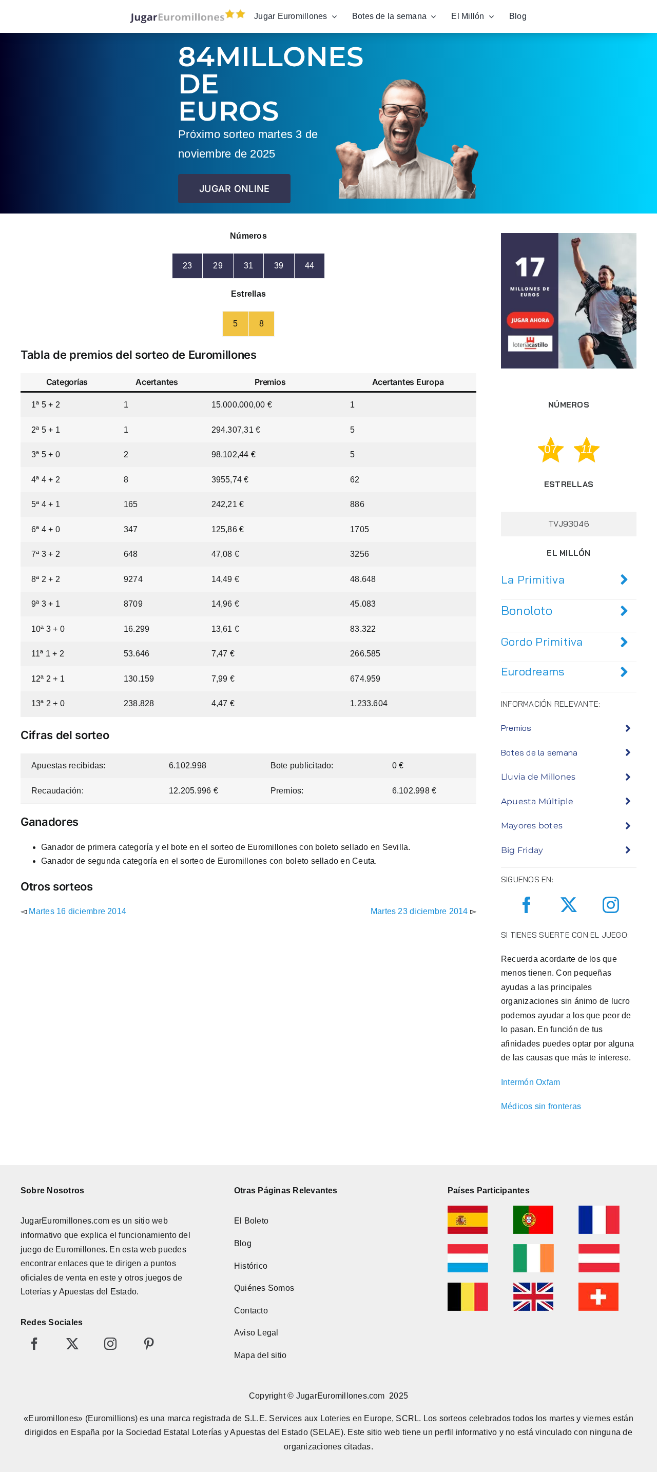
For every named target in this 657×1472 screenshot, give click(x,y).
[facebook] (527, 905)
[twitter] (569, 905)
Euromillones (80, 1249)
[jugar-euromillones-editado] (184, 11)
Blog (243, 1243)
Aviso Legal (256, 1332)
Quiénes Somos (264, 1288)
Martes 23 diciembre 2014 (419, 911)
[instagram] (611, 905)
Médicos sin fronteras (541, 1106)
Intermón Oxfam (530, 1082)
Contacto (251, 1310)
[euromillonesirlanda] (533, 1248)
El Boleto (251, 1220)
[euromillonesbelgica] (468, 1286)
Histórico (250, 1266)
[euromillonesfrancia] (599, 1209)
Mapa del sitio (260, 1355)
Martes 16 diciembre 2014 (77, 911)
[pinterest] (149, 1344)
